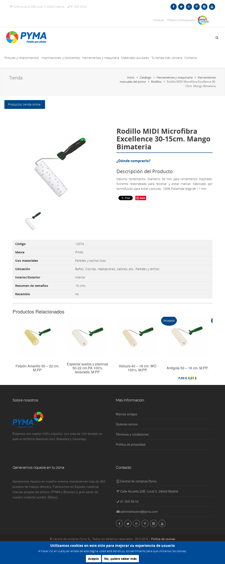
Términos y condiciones (132, 434)
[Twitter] (181, 7)
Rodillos (156, 82)
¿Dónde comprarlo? (133, 160)
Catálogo (145, 77)
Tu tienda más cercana (166, 58)
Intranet (158, 20)
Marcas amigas (126, 414)
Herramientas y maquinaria (100, 58)
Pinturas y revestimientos (21, 58)
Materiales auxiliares (135, 58)
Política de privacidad (130, 444)
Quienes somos (127, 424)
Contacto (190, 58)
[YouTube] (212, 7)
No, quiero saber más (120, 559)
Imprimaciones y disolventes (60, 58)
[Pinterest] (197, 7)
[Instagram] (204, 7)
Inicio (130, 77)
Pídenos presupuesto (181, 20)
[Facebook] (173, 7)
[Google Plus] (189, 7)
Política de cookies (163, 539)
